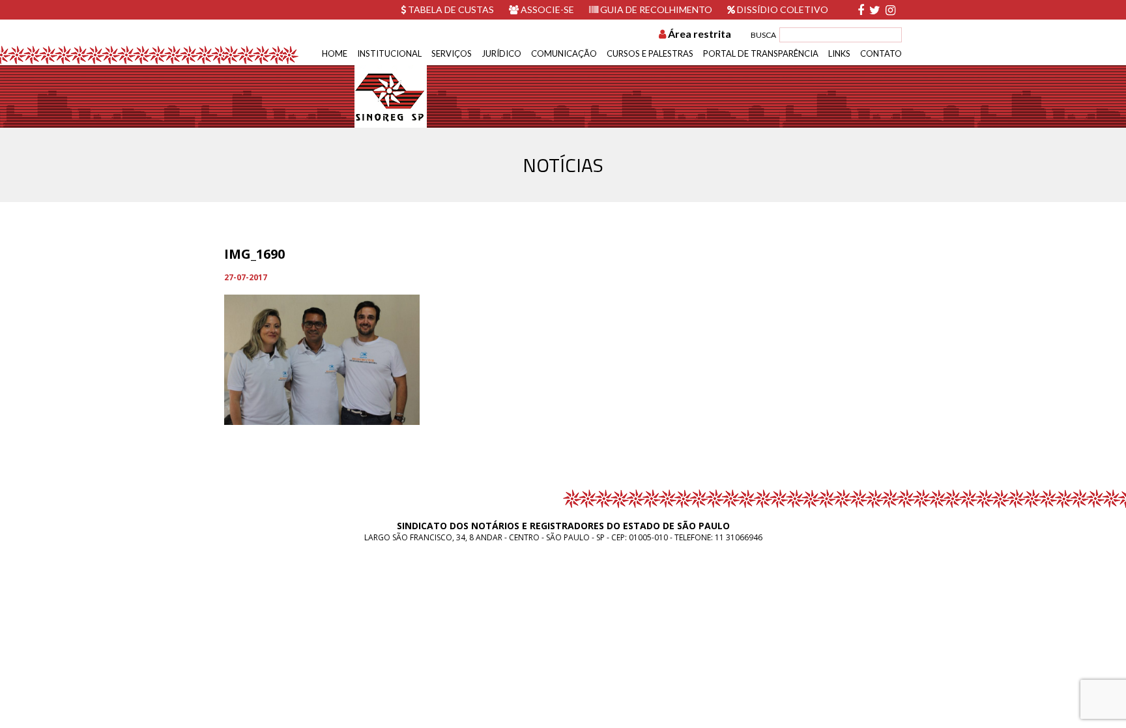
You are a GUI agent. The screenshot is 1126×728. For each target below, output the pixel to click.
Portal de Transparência (760, 53)
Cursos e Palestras (650, 53)
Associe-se (546, 9)
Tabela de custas (450, 9)
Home (334, 53)
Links (839, 53)
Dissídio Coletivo (781, 9)
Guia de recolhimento (655, 9)
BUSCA (763, 35)
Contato (881, 53)
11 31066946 (738, 537)
